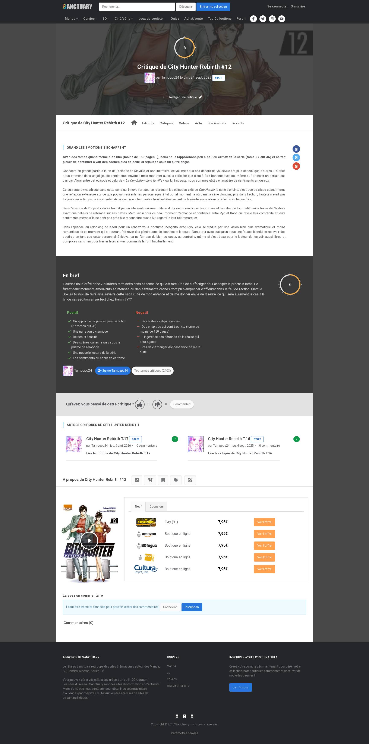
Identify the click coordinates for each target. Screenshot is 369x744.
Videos (184, 123)
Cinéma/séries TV (178, 686)
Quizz (175, 19)
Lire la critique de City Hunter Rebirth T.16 (240, 453)
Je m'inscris (241, 687)
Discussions (217, 123)
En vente (237, 123)
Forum (241, 19)
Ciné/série (122, 19)
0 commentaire (146, 445)
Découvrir (185, 6)
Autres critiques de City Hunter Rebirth (103, 425)
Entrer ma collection (213, 6)
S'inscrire (298, 6)
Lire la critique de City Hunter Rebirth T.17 (118, 453)
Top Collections (219, 19)
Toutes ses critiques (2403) (152, 370)
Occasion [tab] (156, 506)
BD (104, 19)
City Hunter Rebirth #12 (200, 66)
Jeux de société (150, 19)
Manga (70, 19)
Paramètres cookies (184, 733)
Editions (148, 123)
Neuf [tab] (138, 506)
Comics (89, 19)
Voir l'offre (264, 522)
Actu (198, 123)
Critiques (166, 123)
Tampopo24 (170, 77)
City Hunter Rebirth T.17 (107, 438)
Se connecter (277, 6)
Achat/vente (193, 19)
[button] (296, 149)
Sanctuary (182, 724)
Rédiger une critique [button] (183, 97)
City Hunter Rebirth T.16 (229, 438)
